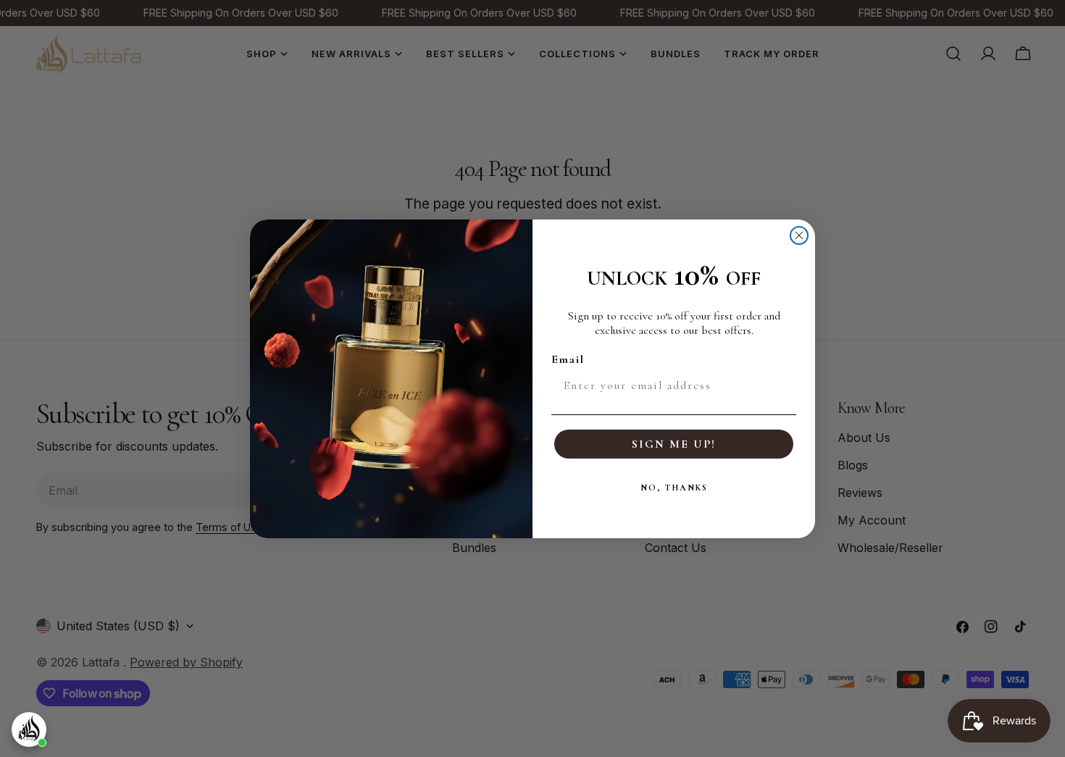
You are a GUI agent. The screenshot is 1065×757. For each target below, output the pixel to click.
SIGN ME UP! (674, 444)
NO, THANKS (674, 487)
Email (568, 359)
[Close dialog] (799, 235)
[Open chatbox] (29, 729)
